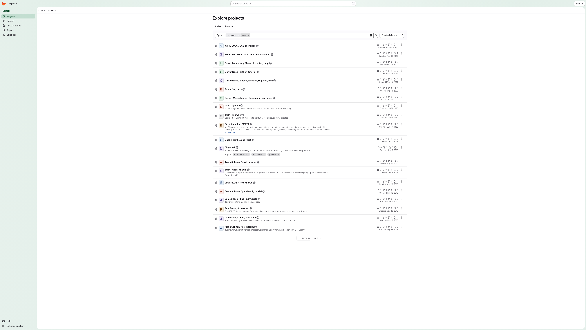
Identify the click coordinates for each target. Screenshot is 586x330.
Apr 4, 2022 (393, 91)
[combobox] (389, 35)
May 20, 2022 (392, 82)
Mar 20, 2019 (392, 184)
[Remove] (248, 35)
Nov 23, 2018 (392, 211)
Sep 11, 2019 (392, 141)
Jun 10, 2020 (392, 127)
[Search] (375, 35)
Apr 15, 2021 (393, 99)
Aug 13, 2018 (392, 229)
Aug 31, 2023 (392, 56)
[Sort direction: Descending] (401, 35)
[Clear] (371, 35)
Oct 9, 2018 (393, 220)
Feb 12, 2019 (392, 193)
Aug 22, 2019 (392, 164)
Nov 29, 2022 (392, 65)
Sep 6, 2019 (393, 150)
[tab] (218, 26)
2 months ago (392, 47)
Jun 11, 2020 (392, 108)
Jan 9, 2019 (393, 201)
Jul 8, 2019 (393, 172)
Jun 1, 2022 (393, 73)
